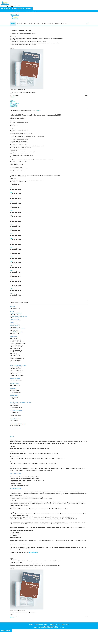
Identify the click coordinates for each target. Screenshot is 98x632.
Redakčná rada (13, 104)
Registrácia (17, 14)
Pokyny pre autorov (13, 105)
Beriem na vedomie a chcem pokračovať (21, 8)
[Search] (87, 24)
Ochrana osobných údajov (55, 624)
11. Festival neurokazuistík (26, 11)
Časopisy (30, 23)
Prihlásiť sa (38, 110)
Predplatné (12, 96)
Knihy (25, 23)
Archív (11, 102)
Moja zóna (63, 23)
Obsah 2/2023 (12, 101)
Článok (11, 100)
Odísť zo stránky (5, 8)
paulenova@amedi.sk (33, 552)
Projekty (44, 23)
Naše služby (50, 23)
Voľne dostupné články (14, 103)
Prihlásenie (12, 14)
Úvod (13, 23)
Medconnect (37, 23)
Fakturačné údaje (65, 624)
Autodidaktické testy (14, 106)
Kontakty (57, 23)
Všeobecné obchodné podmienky (41, 624)
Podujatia (19, 23)
